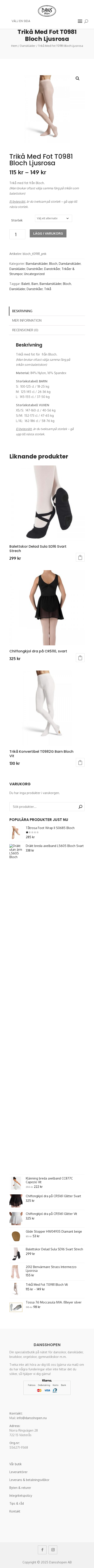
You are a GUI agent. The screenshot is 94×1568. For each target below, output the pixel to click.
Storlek (17, 220)
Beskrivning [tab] (22, 311)
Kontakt (14, 1511)
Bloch (53, 263)
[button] (78, 78)
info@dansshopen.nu (32, 1418)
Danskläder (27, 45)
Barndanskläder (37, 263)
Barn (34, 284)
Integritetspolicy (20, 1495)
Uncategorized (34, 274)
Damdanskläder (70, 263)
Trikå (47, 289)
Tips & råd (16, 1503)
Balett (25, 284)
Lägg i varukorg (48, 233)
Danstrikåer (35, 269)
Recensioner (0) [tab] (25, 330)
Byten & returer (20, 1488)
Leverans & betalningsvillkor (29, 1480)
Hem (14, 45)
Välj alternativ (80, 557)
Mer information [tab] (27, 320)
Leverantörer (18, 1472)
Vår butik (15, 1464)
